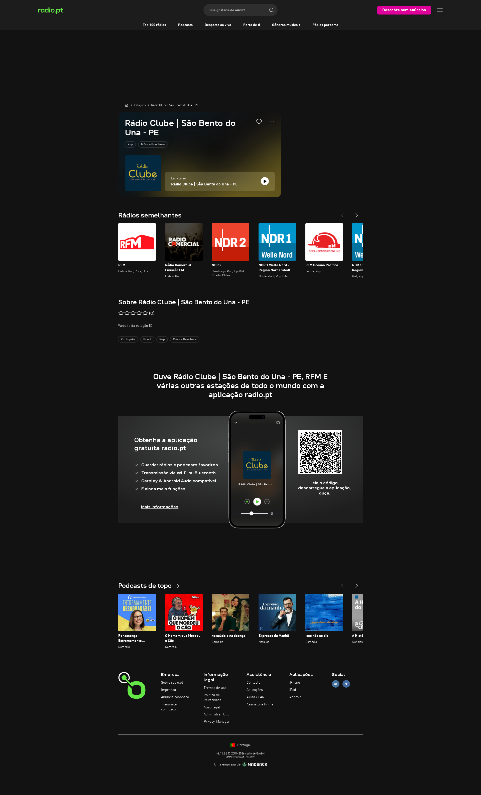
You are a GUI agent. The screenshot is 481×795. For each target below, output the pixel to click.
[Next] (357, 213)
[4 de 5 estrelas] (139, 313)
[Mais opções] (272, 122)
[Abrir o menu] (440, 10)
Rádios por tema (325, 25)
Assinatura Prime (260, 704)
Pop (130, 144)
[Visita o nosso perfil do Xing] (346, 684)
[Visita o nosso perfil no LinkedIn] (336, 684)
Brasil (147, 339)
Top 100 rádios (154, 25)
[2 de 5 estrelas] (127, 313)
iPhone (294, 682)
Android (295, 697)
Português (128, 339)
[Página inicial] (127, 105)
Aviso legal (212, 707)
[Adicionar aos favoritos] (259, 122)
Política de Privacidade (212, 697)
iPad (292, 690)
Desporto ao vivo (218, 25)
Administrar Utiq (216, 714)
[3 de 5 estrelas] (133, 313)
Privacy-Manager (217, 721)
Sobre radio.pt (172, 682)
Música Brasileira (153, 144)
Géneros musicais (286, 25)
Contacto (253, 682)
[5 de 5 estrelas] (145, 313)
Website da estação (133, 326)
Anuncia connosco (175, 697)
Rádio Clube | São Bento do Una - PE (204, 184)
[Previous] (342, 213)
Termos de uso (215, 688)
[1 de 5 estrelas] (121, 313)
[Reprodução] (265, 181)
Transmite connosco (169, 707)
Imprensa (168, 690)
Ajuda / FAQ (255, 697)
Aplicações (255, 690)
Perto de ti (251, 25)
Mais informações (159, 506)
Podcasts (185, 25)
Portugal (243, 745)
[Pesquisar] (272, 10)
